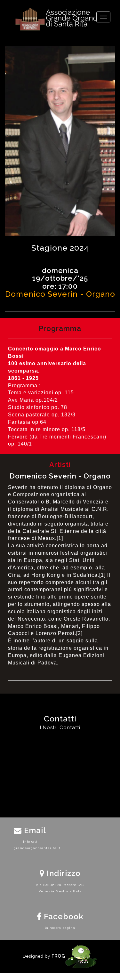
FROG (58, 956)
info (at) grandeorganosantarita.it (30, 845)
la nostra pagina (60, 927)
